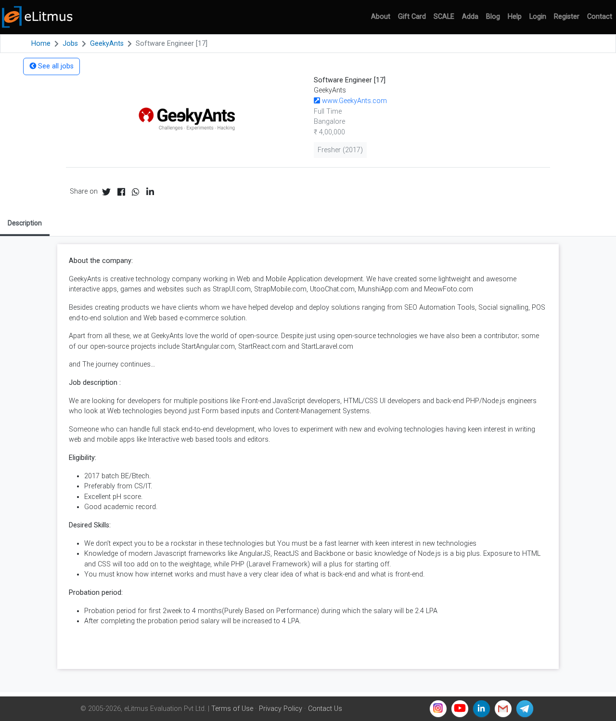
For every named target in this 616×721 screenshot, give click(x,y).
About (380, 17)
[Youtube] (459, 708)
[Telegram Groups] (524, 708)
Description (25, 223)
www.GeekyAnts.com (353, 101)
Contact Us (325, 709)
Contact (599, 17)
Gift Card (412, 17)
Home (41, 43)
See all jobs (55, 66)
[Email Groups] (503, 708)
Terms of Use (232, 709)
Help (515, 17)
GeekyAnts (107, 43)
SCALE (444, 17)
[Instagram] (438, 708)
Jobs (70, 43)
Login (537, 17)
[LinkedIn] (481, 708)
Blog (493, 17)
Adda (470, 17)
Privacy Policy (280, 709)
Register (566, 17)
